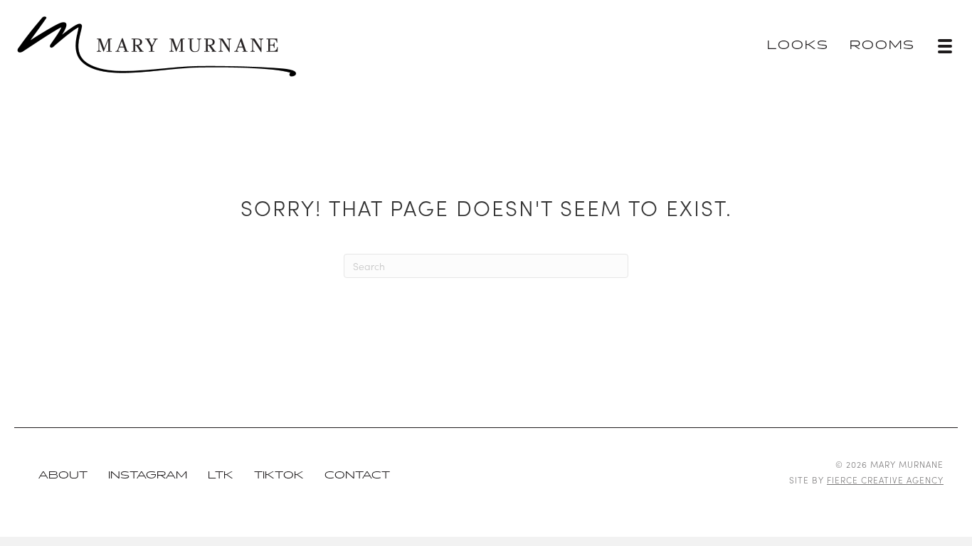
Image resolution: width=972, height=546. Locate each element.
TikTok (279, 475)
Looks (798, 45)
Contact (357, 475)
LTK (220, 475)
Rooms (882, 45)
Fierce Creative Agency (885, 479)
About (63, 475)
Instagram (147, 475)
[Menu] (945, 46)
